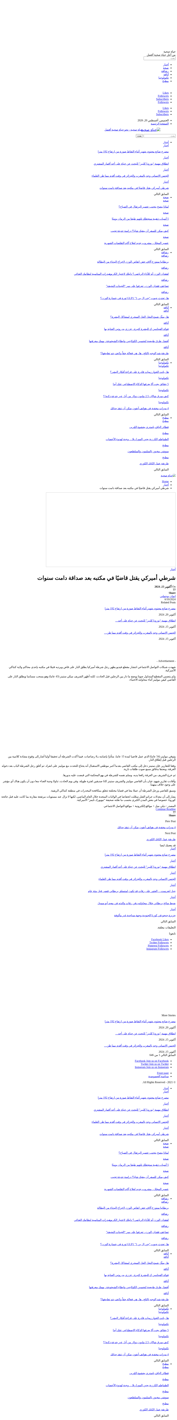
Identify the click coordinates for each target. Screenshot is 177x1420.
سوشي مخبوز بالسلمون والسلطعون (148, 451)
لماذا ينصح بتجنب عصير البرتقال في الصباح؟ (144, 206)
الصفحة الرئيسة (160, 123)
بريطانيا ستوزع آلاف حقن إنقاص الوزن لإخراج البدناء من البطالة (133, 261)
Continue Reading (166, 809)
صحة (166, 67)
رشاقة (165, 71)
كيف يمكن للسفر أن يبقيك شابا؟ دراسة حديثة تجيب (140, 230)
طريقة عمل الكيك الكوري (154, 463)
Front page (163, 1073)
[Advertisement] (88, 25)
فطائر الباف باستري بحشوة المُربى (149, 427)
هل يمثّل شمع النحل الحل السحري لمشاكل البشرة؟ (139, 316)
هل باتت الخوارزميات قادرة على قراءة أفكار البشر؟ (139, 371)
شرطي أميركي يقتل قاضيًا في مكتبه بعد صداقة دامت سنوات (134, 187)
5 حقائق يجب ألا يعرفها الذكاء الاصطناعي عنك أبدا (141, 384)
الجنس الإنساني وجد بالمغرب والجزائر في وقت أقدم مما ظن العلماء (130, 175)
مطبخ (165, 81)
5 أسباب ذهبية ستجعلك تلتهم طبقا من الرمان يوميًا (140, 218)
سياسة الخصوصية (158, 1076)
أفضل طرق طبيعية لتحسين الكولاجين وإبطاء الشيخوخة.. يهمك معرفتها (129, 341)
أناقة (166, 74)
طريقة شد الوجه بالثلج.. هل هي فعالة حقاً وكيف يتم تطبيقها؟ (134, 353)
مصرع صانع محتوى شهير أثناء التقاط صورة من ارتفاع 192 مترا (133, 151)
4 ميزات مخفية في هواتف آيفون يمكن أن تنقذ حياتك (139, 408)
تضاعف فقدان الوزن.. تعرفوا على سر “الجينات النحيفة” (137, 286)
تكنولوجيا (164, 77)
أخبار (166, 64)
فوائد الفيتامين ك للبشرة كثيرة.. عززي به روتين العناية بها (136, 328)
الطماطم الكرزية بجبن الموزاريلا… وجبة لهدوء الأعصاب (137, 439)
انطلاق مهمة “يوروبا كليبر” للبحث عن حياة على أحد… (145, 620)
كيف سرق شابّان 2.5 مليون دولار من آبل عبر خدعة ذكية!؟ (136, 396)
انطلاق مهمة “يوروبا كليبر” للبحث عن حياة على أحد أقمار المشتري (131, 163)
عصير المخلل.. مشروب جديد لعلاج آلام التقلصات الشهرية (136, 243)
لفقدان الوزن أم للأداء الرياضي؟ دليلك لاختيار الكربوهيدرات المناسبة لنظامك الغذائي (121, 273)
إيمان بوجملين (168, 596)
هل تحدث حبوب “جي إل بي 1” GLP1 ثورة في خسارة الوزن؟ (134, 298)
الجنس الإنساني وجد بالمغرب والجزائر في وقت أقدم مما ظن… (140, 632)
